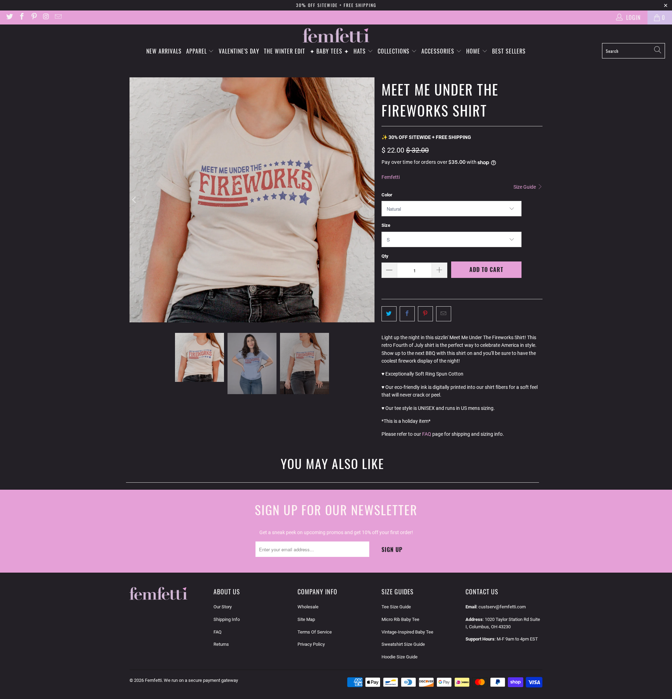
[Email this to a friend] (443, 313)
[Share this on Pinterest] (425, 313)
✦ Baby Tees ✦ (329, 51)
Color (387, 194)
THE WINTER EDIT (284, 51)
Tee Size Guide (396, 606)
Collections (394, 51)
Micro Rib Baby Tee (400, 619)
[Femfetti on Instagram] (46, 17)
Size (386, 225)
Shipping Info (227, 619)
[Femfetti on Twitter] (9, 17)
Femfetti (391, 177)
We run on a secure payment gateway (201, 680)
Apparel (197, 51)
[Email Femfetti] (58, 17)
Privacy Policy (311, 644)
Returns (221, 644)
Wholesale (308, 606)
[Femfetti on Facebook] (21, 17)
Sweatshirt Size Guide (403, 644)
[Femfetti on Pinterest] (33, 17)
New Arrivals (164, 51)
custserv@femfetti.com (502, 606)
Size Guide (525, 187)
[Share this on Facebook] (407, 313)
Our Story (223, 606)
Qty (385, 256)
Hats (361, 51)
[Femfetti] (336, 35)
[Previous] (134, 199)
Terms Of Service (315, 632)
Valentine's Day (239, 51)
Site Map (306, 619)
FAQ (426, 434)
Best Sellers (509, 51)
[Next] (369, 199)
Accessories (438, 51)
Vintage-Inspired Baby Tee (407, 632)
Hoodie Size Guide (400, 656)
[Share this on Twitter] (389, 313)
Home (474, 51)
